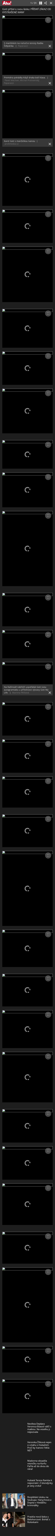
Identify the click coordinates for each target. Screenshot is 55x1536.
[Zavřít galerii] (50, 3)
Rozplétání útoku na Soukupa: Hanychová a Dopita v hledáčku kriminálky (39, 1501)
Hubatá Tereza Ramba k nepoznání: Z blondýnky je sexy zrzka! (40, 1483)
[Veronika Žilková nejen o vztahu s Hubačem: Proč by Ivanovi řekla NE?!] (13, 1446)
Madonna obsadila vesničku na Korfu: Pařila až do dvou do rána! (38, 1464)
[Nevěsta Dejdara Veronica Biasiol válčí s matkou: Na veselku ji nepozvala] (13, 1428)
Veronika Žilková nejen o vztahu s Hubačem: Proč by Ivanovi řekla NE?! (39, 1446)
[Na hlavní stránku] (6, 3)
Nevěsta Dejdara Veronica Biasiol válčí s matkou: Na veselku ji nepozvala (39, 1427)
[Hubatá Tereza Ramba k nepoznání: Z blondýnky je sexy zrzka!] (13, 1483)
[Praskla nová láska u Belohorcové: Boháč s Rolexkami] (13, 1519)
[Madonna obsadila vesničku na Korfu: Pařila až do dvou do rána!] (13, 1464)
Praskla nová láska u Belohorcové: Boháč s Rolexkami (38, 1519)
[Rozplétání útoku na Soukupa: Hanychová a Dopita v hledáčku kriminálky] (13, 1501)
